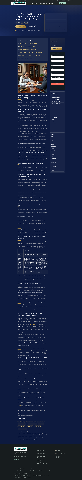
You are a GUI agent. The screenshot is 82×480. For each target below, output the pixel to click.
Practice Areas (42, 3)
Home (33, 3)
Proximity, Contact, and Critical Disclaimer (25, 58)
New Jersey (52, 156)
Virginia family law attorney (24, 201)
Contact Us (51, 3)
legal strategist (32, 324)
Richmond (52, 148)
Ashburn (52, 140)
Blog (46, 3)
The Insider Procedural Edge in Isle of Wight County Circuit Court (29, 46)
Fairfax (52, 136)
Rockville (52, 152)
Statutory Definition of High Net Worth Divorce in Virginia (28, 43)
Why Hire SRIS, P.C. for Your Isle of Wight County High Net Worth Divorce (30, 52)
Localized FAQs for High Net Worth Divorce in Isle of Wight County (29, 55)
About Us (36, 3)
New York (52, 160)
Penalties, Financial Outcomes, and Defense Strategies (27, 49)
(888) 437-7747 (54, 42)
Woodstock (52, 164)
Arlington (52, 144)
